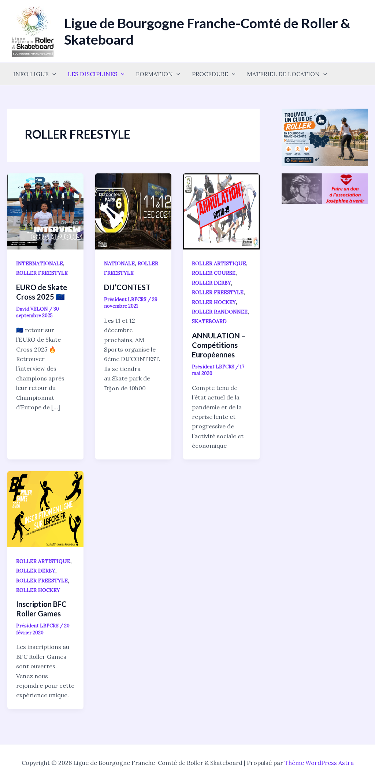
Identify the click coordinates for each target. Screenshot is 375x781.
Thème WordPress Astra (319, 762)
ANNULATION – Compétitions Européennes (219, 345)
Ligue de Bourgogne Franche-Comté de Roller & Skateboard (207, 31)
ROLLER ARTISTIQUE (219, 263)
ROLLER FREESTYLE (42, 273)
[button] (52, 74)
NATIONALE (119, 263)
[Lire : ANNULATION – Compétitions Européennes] (221, 210)
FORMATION (154, 74)
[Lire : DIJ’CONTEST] (133, 210)
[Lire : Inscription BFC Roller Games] (45, 508)
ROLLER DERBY (211, 282)
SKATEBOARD (209, 321)
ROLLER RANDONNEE (220, 311)
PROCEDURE (210, 74)
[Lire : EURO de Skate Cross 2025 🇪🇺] (45, 210)
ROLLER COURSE (213, 273)
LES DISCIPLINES (92, 74)
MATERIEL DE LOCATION (283, 74)
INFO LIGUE (31, 74)
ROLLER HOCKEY (214, 302)
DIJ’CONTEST (127, 287)
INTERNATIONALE (39, 263)
